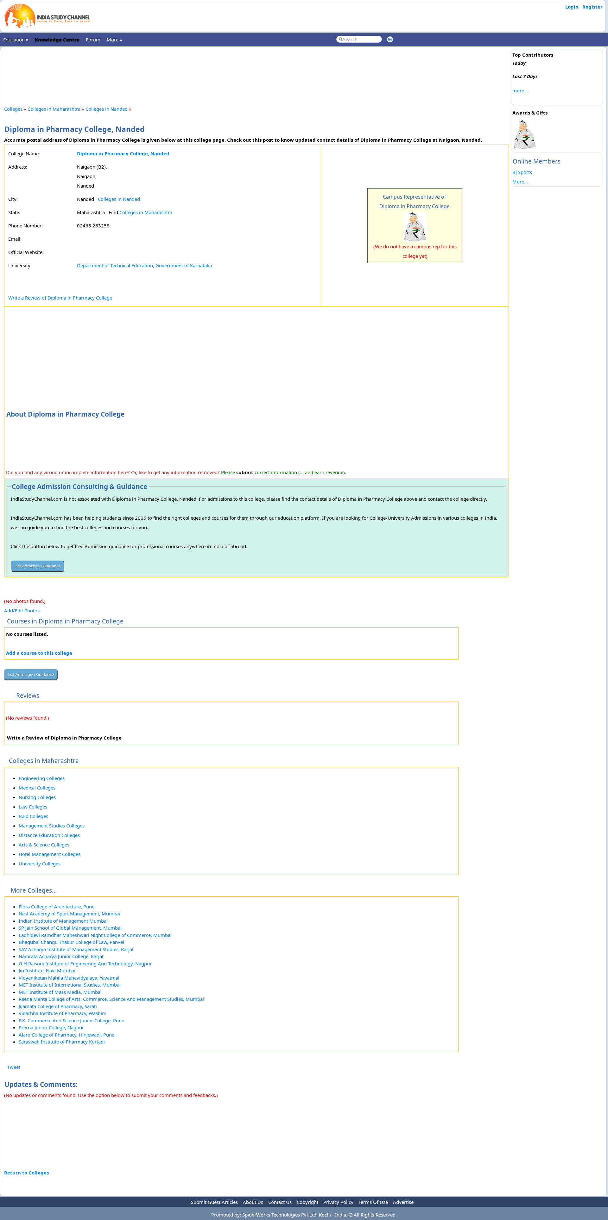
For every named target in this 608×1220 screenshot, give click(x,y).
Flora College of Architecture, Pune (56, 906)
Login (572, 6)
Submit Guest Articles (214, 1202)
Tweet (13, 1067)
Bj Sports (522, 172)
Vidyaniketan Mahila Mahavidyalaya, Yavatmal (69, 978)
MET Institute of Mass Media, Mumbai (60, 992)
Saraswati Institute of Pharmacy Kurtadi (62, 1041)
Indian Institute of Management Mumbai (63, 921)
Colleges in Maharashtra (54, 109)
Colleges (13, 109)
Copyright (307, 1202)
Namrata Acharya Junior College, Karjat (61, 956)
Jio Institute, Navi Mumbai (47, 970)
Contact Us (280, 1202)
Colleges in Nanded (107, 109)
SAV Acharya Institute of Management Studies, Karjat (76, 949)
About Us (253, 1202)
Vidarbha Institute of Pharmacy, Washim (62, 1013)
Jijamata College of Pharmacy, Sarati (58, 1006)
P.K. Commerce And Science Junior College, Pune (71, 1020)
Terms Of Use (373, 1202)
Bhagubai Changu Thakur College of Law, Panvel (71, 942)
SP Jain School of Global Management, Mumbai (70, 928)
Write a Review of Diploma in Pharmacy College (60, 297)
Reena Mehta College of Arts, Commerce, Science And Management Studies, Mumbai (111, 999)
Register (592, 6)
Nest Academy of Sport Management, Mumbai (69, 913)
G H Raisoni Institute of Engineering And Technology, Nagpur (85, 963)
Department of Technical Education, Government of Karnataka (144, 265)
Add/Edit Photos (22, 610)
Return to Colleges (26, 1172)
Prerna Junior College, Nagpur (51, 1027)
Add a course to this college (39, 653)
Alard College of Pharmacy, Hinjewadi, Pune (66, 1034)
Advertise (403, 1202)
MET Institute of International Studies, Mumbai (70, 985)
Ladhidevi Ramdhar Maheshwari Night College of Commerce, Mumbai (95, 935)
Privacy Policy (338, 1202)
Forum (93, 39)
